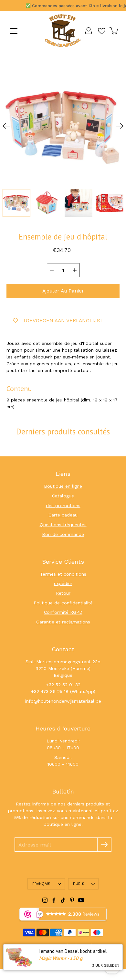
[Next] (119, 126)
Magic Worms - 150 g (60, 958)
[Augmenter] (74, 270)
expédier (63, 583)
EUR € (78, 884)
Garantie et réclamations (63, 621)
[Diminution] (52, 270)
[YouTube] (81, 900)
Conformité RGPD (63, 612)
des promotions (63, 505)
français (41, 884)
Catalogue (63, 495)
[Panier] (114, 31)
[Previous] (6, 126)
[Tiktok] (63, 900)
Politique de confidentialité (63, 602)
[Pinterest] (72, 900)
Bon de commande (63, 534)
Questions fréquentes (63, 524)
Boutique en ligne (63, 486)
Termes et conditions (63, 574)
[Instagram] (45, 900)
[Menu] (13, 31)
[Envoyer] (104, 844)
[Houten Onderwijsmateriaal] (63, 31)
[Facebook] (54, 900)
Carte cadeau (63, 514)
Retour (63, 593)
